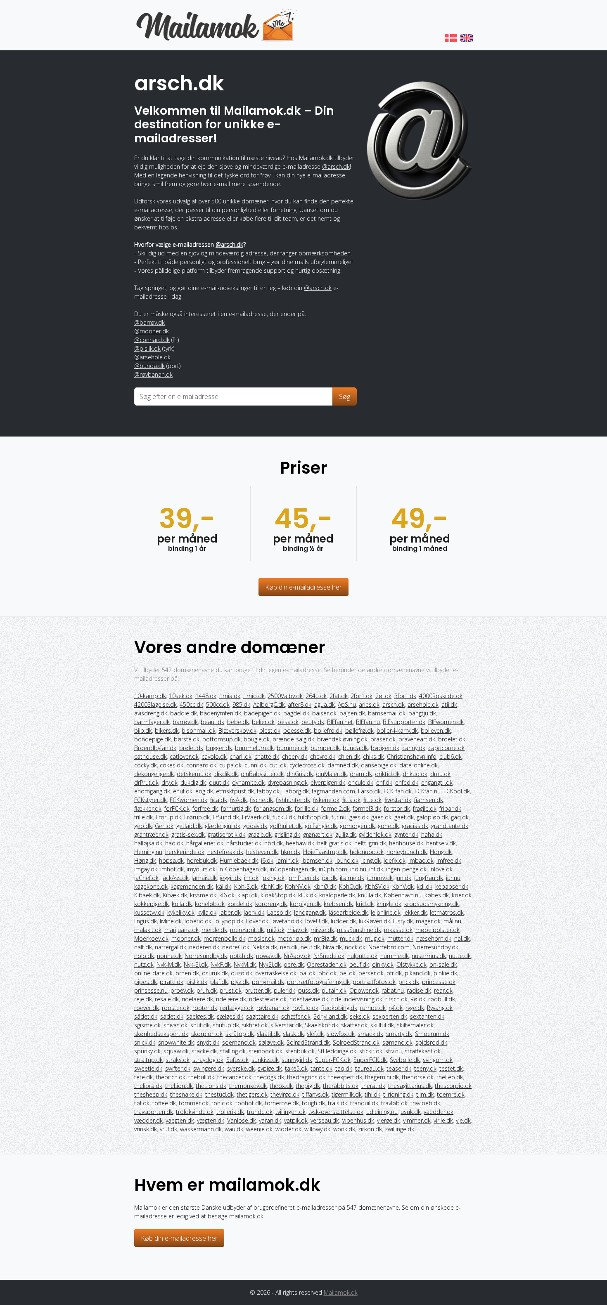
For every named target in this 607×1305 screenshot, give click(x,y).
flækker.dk (147, 808)
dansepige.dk (378, 765)
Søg (344, 396)
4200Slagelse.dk (155, 704)
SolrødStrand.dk (308, 1042)
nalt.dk (143, 947)
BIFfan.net (340, 722)
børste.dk (186, 739)
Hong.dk (441, 852)
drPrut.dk (146, 782)
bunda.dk (355, 748)
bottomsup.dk (221, 739)
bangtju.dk (422, 713)
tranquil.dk (364, 1103)
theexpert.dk (345, 1077)
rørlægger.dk (237, 1008)
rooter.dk (204, 1008)
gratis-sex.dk (188, 834)
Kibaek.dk (147, 895)
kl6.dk (227, 895)
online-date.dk (153, 973)
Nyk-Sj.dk (196, 964)
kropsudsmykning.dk (431, 904)
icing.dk (371, 860)
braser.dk (383, 739)
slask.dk (293, 1034)
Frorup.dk (168, 817)
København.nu (403, 895)
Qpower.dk (364, 990)
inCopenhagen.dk (293, 869)
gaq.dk (460, 817)
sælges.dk (230, 1016)
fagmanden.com (333, 791)
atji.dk (449, 704)
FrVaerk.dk (256, 817)
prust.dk (231, 990)
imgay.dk (145, 869)
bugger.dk (219, 748)
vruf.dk (168, 1129)
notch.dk (241, 956)
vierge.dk (388, 1120)
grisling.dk (287, 834)
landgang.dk (310, 912)
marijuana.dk (181, 930)
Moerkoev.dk (151, 938)
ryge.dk (414, 1008)
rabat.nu (393, 990)
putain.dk (334, 990)
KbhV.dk (403, 886)
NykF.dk (221, 964)
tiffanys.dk (315, 1094)
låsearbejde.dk (348, 912)
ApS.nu (347, 704)
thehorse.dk (418, 1077)
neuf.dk (310, 947)
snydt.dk (208, 1042)
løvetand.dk (286, 921)
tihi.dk (372, 1094)
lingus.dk (145, 921)
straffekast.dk (423, 1051)
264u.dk (316, 696)
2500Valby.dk (285, 696)
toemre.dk (451, 1094)
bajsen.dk (352, 713)
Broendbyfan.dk (155, 748)
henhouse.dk (406, 843)
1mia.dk (229, 696)
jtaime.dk (352, 878)
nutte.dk (460, 956)
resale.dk (167, 999)
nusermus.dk (429, 956)
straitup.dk (148, 1060)
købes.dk (436, 895)
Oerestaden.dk (326, 964)
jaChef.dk (146, 878)
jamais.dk (204, 878)
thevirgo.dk (284, 1094)
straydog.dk (207, 1060)
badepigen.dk (262, 713)
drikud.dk (415, 774)
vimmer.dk (417, 1120)
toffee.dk (164, 1103)
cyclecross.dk (307, 765)
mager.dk (428, 921)
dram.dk (361, 774)
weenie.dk (259, 1129)
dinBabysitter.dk (262, 774)
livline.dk (171, 921)
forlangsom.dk (273, 808)
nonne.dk (169, 956)
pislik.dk (196, 982)
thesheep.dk (150, 1094)
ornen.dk (187, 973)
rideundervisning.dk (356, 999)
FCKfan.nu (428, 791)
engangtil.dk (437, 782)
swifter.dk (177, 1068)
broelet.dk (451, 739)
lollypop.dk (228, 921)
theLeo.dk (449, 1077)
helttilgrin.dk (370, 843)
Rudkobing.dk (339, 1008)
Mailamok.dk (341, 1292)
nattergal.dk (170, 947)
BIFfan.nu (368, 722)
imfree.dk (448, 860)
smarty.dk (399, 1034)
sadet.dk (171, 1016)
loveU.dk (316, 921)
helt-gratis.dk (334, 843)
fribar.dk (450, 808)
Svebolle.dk (405, 1060)
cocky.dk (145, 765)
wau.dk (234, 1129)
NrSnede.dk (328, 956)
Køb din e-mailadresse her (303, 587)
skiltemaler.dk (415, 1025)
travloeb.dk (425, 1103)
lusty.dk (403, 921)
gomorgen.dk (357, 826)
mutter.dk (400, 938)
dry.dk (169, 782)
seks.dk (360, 1016)
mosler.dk (261, 938)
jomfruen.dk (303, 878)
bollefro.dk (328, 730)
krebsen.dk (338, 904)
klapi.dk (247, 895)
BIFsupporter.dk (404, 722)
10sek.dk (180, 696)
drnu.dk (440, 774)
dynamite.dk (248, 782)
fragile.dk (424, 808)
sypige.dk (270, 1068)
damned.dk (342, 765)
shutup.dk (226, 1025)
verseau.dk (325, 1120)
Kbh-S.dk (246, 886)
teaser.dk (398, 1068)
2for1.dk (361, 696)
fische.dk (261, 800)
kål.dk (223, 886)
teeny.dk (425, 1068)
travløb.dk (394, 1103)
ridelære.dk (231, 999)
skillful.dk (382, 1025)
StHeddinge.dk (337, 1051)
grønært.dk (317, 834)
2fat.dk (339, 696)
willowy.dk (317, 1129)
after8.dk (299, 704)
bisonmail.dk (199, 730)
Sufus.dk (237, 1060)
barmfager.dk (152, 722)
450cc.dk (191, 704)
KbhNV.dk (298, 886)
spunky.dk (147, 1051)
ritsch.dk (396, 999)
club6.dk (450, 756)
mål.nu (452, 921)
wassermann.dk (201, 1129)
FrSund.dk (226, 817)
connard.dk (201, 765)
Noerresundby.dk (435, 947)
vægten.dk (210, 1120)
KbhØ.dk (324, 886)
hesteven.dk (262, 852)
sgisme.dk (147, 1025)
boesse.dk (297, 730)
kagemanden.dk (192, 886)
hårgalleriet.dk (204, 843)
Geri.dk (164, 826)
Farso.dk (369, 791)
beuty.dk (312, 722)
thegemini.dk (382, 1077)
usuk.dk (411, 1112)
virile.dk (443, 1120)
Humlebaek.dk (239, 860)
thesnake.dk (186, 1094)
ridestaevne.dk (308, 999)
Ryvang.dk (440, 1008)
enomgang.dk (152, 791)
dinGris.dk (300, 774)
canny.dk (413, 748)
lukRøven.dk (374, 921)
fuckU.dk (284, 817)
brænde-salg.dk (293, 739)
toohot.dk (248, 1103)
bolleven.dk (436, 730)
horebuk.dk (202, 860)
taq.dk (343, 1068)
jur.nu (453, 878)
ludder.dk (343, 921)
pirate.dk (171, 982)
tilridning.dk (398, 1094)
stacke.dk (204, 1051)
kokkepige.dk (151, 904)
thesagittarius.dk (410, 1086)
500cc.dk (218, 704)
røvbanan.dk (272, 1008)
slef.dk (315, 1034)
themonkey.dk (248, 1086)
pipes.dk (145, 982)
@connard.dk (152, 340)
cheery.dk (294, 756)
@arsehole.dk (152, 357)
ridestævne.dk (268, 999)
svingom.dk (438, 1060)
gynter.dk (406, 834)
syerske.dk (241, 1068)
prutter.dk (257, 990)
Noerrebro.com (389, 947)
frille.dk (143, 817)
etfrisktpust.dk (235, 791)
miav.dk (297, 930)
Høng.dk (145, 860)
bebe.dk (238, 722)
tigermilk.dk (347, 1094)
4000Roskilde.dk (440, 696)
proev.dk (182, 990)
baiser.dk (324, 713)
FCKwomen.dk (188, 800)
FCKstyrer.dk (150, 800)
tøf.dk (141, 1103)
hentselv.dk (441, 843)
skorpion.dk (207, 1034)
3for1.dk (405, 696)
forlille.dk (306, 808)
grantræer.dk (151, 834)
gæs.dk (358, 817)
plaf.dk (219, 982)
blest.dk (269, 730)
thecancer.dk (234, 1077)
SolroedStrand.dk (356, 1042)
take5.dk (296, 1068)
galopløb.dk (432, 817)
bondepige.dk (152, 739)
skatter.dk (354, 1025)
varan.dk (270, 1120)
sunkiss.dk (265, 1060)
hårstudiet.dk (243, 843)
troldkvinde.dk (194, 1112)
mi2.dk (276, 930)
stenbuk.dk (300, 1051)
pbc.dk (327, 973)
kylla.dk (206, 912)
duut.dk (219, 782)
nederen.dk (204, 947)
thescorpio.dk (453, 1086)
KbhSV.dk (377, 886)
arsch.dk (393, 704)
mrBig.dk (325, 938)
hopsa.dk (171, 860)
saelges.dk (200, 1016)
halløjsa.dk (148, 843)
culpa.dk (230, 765)
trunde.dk (260, 1112)
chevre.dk (322, 756)
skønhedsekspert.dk (161, 1034)
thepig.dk (308, 1086)
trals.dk (337, 1103)
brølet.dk (191, 748)
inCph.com (333, 869)
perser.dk (371, 973)
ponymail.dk (268, 982)
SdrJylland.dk (330, 1016)
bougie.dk (257, 739)
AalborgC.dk (269, 704)
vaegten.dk (180, 1120)
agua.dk (324, 704)
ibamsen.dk (316, 860)
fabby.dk (268, 791)
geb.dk (143, 826)
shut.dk (200, 1025)
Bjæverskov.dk (237, 730)
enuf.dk (182, 791)
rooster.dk (176, 1008)
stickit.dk (370, 1051)
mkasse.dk (398, 930)
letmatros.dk (447, 912)
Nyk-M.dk (168, 964)
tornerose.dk (282, 1103)
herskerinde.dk (184, 852)
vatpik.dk (296, 1120)
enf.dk (384, 782)
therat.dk (373, 1086)
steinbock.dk (265, 1051)
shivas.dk (175, 1025)
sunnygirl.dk (297, 1060)
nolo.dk (144, 956)
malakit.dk (147, 930)
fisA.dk (238, 800)
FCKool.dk (456, 791)
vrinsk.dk (145, 1129)
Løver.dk (257, 921)
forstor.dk (397, 808)
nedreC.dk (235, 947)
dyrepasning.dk (288, 782)
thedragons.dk (306, 1077)
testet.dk (451, 1068)
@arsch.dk (336, 166)
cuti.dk (278, 765)
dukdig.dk (193, 782)
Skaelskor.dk (321, 1025)
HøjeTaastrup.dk (325, 852)
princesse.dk (438, 982)
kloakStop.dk (278, 895)
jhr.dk (251, 878)
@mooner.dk (151, 331)
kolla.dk (182, 904)
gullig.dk (345, 834)
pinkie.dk (445, 973)
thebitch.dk (170, 1077)
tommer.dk (194, 1103)
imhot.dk (172, 869)
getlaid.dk (189, 826)
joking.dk (273, 878)
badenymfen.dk (220, 713)
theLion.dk (179, 1086)
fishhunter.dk (293, 800)
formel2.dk (335, 808)
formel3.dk (367, 808)
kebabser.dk (451, 886)
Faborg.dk (295, 791)
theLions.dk (211, 1086)
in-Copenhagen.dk (242, 869)
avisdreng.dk (150, 713)
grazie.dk (260, 834)
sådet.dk (145, 1016)
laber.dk (230, 912)
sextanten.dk (427, 1016)
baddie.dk (183, 713)
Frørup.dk (197, 817)
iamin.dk (287, 860)
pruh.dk (207, 990)
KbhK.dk (271, 886)
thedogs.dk (269, 1077)
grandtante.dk (449, 826)
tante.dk (321, 1068)
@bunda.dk (149, 366)
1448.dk (205, 696)
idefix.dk (394, 860)
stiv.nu (393, 1051)
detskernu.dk (194, 774)
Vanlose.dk (241, 1120)
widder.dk (288, 1129)
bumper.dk (325, 748)
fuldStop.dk (313, 817)
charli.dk (240, 756)
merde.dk (214, 930)
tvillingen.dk (290, 1112)
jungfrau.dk (428, 878)
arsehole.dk (423, 704)
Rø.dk (417, 999)
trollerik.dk (230, 1112)
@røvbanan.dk (153, 374)
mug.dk (374, 938)
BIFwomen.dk (446, 722)
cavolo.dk (214, 756)
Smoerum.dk (432, 1034)
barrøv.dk (185, 722)
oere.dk (294, 964)
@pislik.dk (147, 348)
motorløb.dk (294, 938)
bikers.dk (167, 730)
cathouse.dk (150, 756)
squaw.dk (176, 1051)
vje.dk (463, 1120)
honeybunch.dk (406, 852)
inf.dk (376, 869)
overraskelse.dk (275, 973)
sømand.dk (397, 1042)
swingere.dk (208, 1068)
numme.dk (394, 956)
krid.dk (365, 904)
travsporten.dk (153, 1112)
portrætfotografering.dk (318, 982)
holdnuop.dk (367, 852)
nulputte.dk (362, 956)
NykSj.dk (270, 964)
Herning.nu (148, 852)
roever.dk (146, 1008)
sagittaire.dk (262, 1016)
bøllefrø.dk (359, 730)
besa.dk (288, 722)
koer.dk (462, 895)
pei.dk (347, 973)
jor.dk (329, 878)
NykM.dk (245, 964)
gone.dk (388, 826)
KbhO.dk (350, 886)
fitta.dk (351, 800)
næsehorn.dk (433, 938)
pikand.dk (418, 973)
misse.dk (322, 930)
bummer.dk (292, 748)
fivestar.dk (397, 800)
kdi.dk (424, 886)
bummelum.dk (254, 748)
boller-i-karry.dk (397, 730)
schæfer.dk (296, 1016)
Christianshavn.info (411, 756)
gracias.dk (415, 826)
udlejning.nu (382, 1112)
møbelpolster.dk (437, 930)
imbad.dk (421, 860)
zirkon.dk (370, 1129)
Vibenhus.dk (358, 1120)
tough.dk (313, 1103)
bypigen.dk (385, 748)
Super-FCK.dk (333, 1060)
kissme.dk (203, 895)
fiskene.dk (326, 800)
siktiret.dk (255, 1025)
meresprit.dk (247, 930)
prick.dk (408, 982)
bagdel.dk (296, 713)
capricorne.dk (446, 748)
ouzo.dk (241, 973)
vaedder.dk (438, 1112)
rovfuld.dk (305, 1008)
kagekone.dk (151, 886)
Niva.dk (332, 947)
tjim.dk (425, 1094)
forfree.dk (205, 808)
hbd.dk (273, 843)
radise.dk (419, 990)
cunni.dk (255, 765)
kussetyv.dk (149, 912)
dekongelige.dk (154, 774)
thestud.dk (219, 1094)
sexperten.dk (389, 1016)
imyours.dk (201, 869)
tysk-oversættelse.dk (335, 1112)
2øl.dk (383, 696)
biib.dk (143, 730)
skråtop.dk (239, 1034)
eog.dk (204, 791)
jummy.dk (380, 878)
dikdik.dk (226, 774)
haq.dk (174, 843)
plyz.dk (240, 982)
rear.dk (443, 990)
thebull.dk (201, 1077)
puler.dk (284, 990)
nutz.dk (144, 964)
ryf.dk (396, 1008)
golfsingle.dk (321, 826)
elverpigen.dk (328, 782)
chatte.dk (266, 756)
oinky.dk (383, 964)
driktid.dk (387, 774)
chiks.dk (373, 756)
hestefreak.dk (225, 852)
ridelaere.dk (197, 999)
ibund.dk (346, 860)
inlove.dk (441, 869)
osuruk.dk (215, 973)
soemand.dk (239, 1042)
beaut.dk (212, 722)
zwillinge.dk (399, 1129)
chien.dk (349, 756)
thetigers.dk (252, 1094)
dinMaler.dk (331, 774)
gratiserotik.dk (226, 834)
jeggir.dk (230, 878)
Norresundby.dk (206, 956)
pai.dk (307, 973)
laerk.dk (254, 912)
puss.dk (308, 990)
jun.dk (403, 878)
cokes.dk (171, 765)
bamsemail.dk (386, 713)
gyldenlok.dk (375, 834)
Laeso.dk (279, 912)
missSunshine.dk (359, 930)
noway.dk (268, 956)
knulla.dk (369, 895)
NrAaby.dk (297, 956)
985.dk (241, 704)
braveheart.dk (416, 739)
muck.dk (351, 938)
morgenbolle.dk (224, 938)
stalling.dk (233, 1051)
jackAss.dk (175, 878)
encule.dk (360, 782)
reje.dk (143, 999)
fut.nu (339, 817)
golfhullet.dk (286, 826)
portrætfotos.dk (374, 982)
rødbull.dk (441, 999)
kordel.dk (240, 904)
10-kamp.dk (150, 696)
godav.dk (255, 826)
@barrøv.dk (149, 322)
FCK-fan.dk (398, 791)
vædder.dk (148, 1120)
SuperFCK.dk (370, 1060)
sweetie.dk (148, 1068)
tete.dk (143, 1077)
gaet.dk (404, 817)
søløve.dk (271, 1042)
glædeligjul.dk (222, 826)
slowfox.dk (341, 1034)
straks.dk (178, 1060)
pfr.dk (394, 973)
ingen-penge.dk (406, 869)
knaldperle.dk (337, 895)
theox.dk (281, 1086)
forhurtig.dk (236, 808)
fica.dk (218, 800)
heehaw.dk (300, 843)
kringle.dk (389, 904)
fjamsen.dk (428, 800)
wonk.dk (344, 1129)
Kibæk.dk (175, 895)
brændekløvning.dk (342, 739)
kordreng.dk (271, 904)
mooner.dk (186, 938)
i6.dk (267, 860)
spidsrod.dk (431, 1042)
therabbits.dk (340, 1086)
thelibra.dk (148, 1086)
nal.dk (462, 938)
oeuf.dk (359, 964)
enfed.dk (406, 782)
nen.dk (289, 947)
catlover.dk (184, 756)
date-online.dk (418, 765)
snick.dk (144, 1042)
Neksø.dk (264, 947)
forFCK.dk (177, 808)
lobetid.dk (198, 921)
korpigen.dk (305, 904)
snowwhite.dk (176, 1042)
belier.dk (263, 722)
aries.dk (369, 704)
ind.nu (358, 869)
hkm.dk (290, 852)
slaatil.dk (268, 1034)
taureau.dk (369, 1068)
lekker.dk (415, 912)
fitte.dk (372, 800)
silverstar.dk (286, 1025)
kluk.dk (307, 895)
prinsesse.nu (151, 990)
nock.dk (355, 947)
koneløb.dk (210, 904)
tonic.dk (221, 1103)
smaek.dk (370, 1034)
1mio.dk (254, 696)
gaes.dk (381, 817)
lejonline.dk (386, 912)
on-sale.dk (443, 964)
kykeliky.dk (180, 912)
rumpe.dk (373, 1008)
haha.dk (431, 834)
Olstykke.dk (411, 964)
